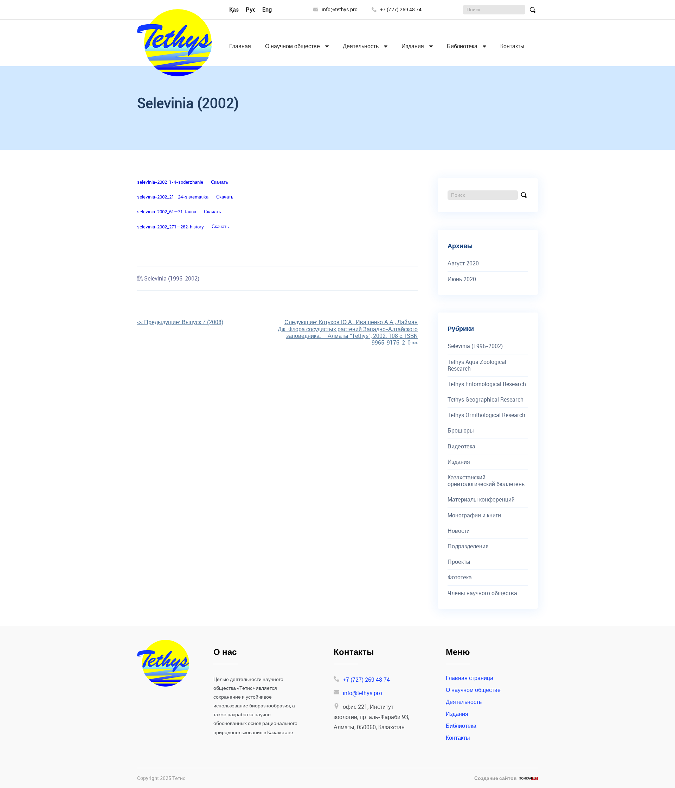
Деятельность (361, 46)
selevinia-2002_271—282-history (170, 226)
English (271, 9)
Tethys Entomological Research (487, 384)
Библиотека (462, 46)
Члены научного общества (482, 593)
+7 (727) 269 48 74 (401, 10)
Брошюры (461, 430)
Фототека (460, 577)
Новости (459, 531)
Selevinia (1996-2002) (171, 278)
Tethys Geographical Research (485, 399)
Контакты (512, 46)
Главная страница (469, 678)
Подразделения (468, 546)
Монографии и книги (474, 515)
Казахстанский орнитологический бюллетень (486, 480)
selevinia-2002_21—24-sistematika (172, 197)
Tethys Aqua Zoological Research (477, 365)
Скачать (219, 182)
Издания (412, 46)
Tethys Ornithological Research (486, 415)
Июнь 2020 (462, 279)
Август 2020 (463, 263)
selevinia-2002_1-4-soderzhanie (170, 182)
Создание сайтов (495, 778)
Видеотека (461, 446)
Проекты (459, 562)
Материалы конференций (481, 499)
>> (348, 332)
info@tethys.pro (340, 10)
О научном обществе (292, 46)
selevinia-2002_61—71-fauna (166, 211)
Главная (240, 46)
